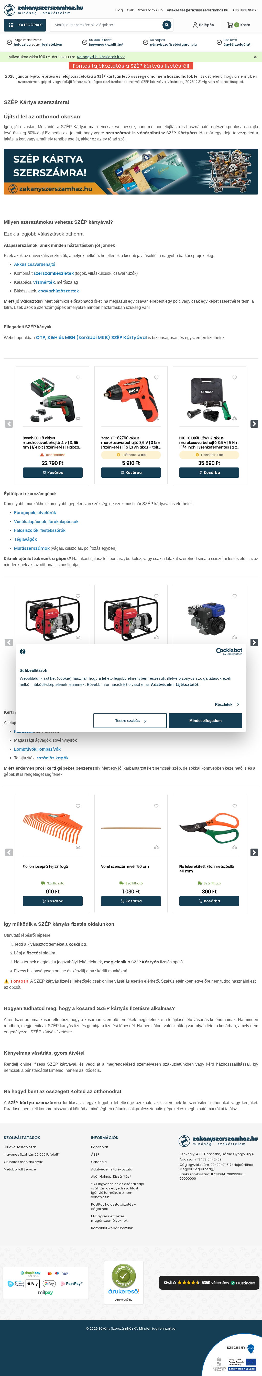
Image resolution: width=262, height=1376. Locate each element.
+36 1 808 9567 (244, 10)
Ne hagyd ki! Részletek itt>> (101, 56)
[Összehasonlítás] (78, 418)
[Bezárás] (255, 57)
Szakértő (230, 40)
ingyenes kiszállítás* (106, 44)
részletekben (51, 44)
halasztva (22, 44)
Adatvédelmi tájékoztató (111, 1169)
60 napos (157, 40)
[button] (254, 424)
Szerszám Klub (150, 10)
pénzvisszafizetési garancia (173, 44)
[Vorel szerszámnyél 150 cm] (131, 828)
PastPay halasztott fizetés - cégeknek (113, 1206)
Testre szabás (127, 720)
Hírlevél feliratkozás (20, 1147)
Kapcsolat (99, 1147)
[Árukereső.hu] (124, 1276)
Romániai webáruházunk (112, 1228)
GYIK (130, 10)
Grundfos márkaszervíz (23, 1162)
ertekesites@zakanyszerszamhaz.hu (197, 10)
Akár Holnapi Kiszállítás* (111, 1177)
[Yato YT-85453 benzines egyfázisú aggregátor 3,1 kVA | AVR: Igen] (131, 618)
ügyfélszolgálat (237, 44)
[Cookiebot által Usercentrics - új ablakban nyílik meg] (220, 651)
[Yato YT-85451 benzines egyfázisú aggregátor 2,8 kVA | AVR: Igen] (53, 618)
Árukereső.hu (123, 1299)
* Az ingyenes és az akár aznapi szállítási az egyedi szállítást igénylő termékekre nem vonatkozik (117, 1190)
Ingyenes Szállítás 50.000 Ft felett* (32, 1155)
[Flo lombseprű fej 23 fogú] (53, 828)
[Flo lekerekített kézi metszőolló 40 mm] (209, 828)
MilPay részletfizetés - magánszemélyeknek (109, 1218)
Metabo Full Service (20, 1169)
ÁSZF (95, 1155)
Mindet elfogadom (205, 720)
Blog (119, 10)
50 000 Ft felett (100, 40)
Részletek (224, 704)
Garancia (99, 1162)
